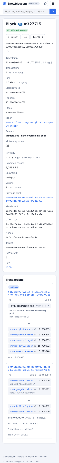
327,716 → (37, 37)
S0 (20, 24)
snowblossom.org (11, 461)
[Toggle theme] (45, 3)
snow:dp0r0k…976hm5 (21, 334)
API (31, 461)
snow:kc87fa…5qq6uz (21, 406)
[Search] (52, 11)
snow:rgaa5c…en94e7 (21, 351)
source (24, 461)
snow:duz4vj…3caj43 (21, 340)
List (25, 37)
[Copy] (7, 51)
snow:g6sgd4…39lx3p (21, 380)
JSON (9, 267)
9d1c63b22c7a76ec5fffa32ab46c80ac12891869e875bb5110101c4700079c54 (29, 293)
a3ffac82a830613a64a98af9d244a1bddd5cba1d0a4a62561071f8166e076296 (29, 368)
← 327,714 (13, 37)
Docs (37, 461)
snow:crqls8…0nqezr (21, 329)
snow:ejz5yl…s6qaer (21, 346)
